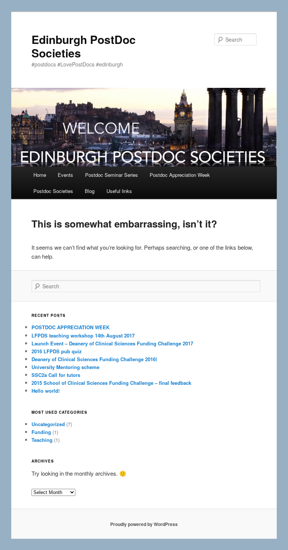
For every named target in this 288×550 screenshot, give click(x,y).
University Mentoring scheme (65, 367)
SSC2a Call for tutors (56, 374)
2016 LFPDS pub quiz (57, 351)
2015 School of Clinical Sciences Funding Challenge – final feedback (111, 382)
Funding (41, 431)
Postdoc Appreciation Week (180, 174)
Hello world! (46, 390)
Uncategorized (48, 424)
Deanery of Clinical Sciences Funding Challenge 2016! (94, 359)
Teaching (42, 439)
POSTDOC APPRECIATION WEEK (71, 327)
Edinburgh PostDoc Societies (84, 46)
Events (65, 174)
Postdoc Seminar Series (111, 174)
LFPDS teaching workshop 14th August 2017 (83, 335)
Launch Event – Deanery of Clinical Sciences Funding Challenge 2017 (112, 343)
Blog (89, 190)
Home (39, 174)
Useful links (119, 190)
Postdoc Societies (53, 190)
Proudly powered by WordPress (144, 524)
